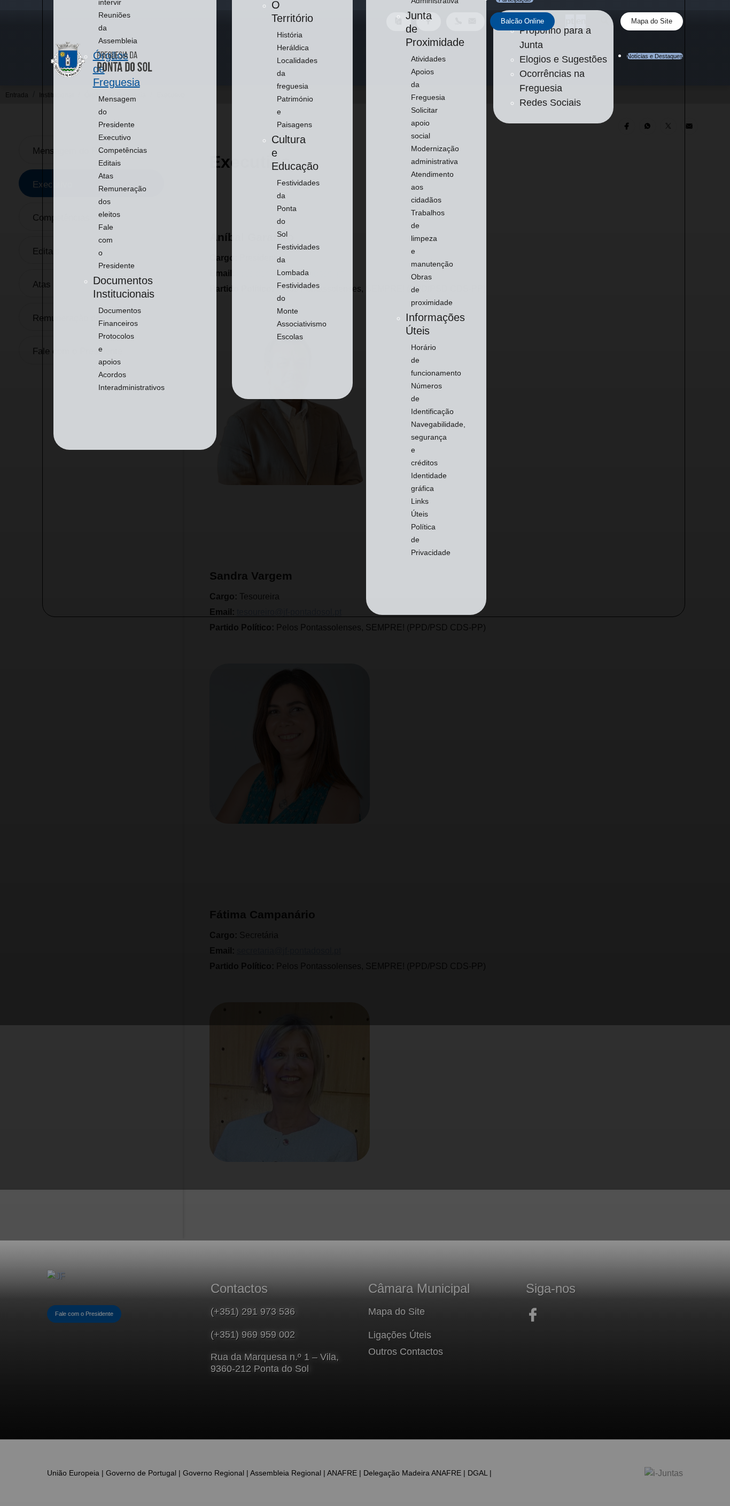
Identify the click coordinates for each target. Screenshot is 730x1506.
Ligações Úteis (399, 1335)
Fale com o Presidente (84, 1313)
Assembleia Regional (285, 1473)
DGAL (477, 1473)
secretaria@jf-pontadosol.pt (289, 950)
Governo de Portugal (141, 1473)
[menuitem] (114, 137)
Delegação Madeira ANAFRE (412, 1473)
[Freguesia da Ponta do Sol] (56, 1277)
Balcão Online (522, 21)
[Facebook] (533, 1320)
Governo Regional (213, 1473)
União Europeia (73, 1473)
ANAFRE (342, 1473)
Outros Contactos (405, 1351)
